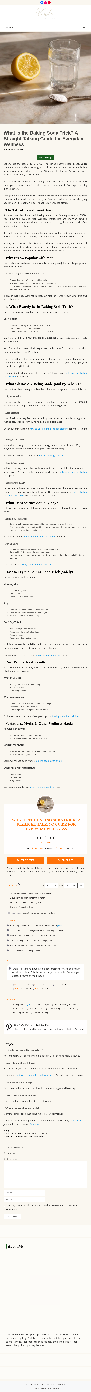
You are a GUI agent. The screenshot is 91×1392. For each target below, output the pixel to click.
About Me (28, 1384)
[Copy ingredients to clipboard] (18, 884)
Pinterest (78, 1120)
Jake (27, 848)
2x (74, 885)
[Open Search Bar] (84, 27)
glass (59, 925)
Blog (7, 1131)
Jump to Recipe (45, 157)
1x (67, 885)
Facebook (35, 1124)
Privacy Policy (38, 1384)
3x (81, 885)
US (48, 885)
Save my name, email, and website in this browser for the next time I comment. (42, 1207)
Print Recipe (27, 860)
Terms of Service (50, 1384)
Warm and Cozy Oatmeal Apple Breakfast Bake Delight (25, 1136)
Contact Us (62, 1384)
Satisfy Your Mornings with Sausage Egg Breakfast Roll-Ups (27, 1133)
